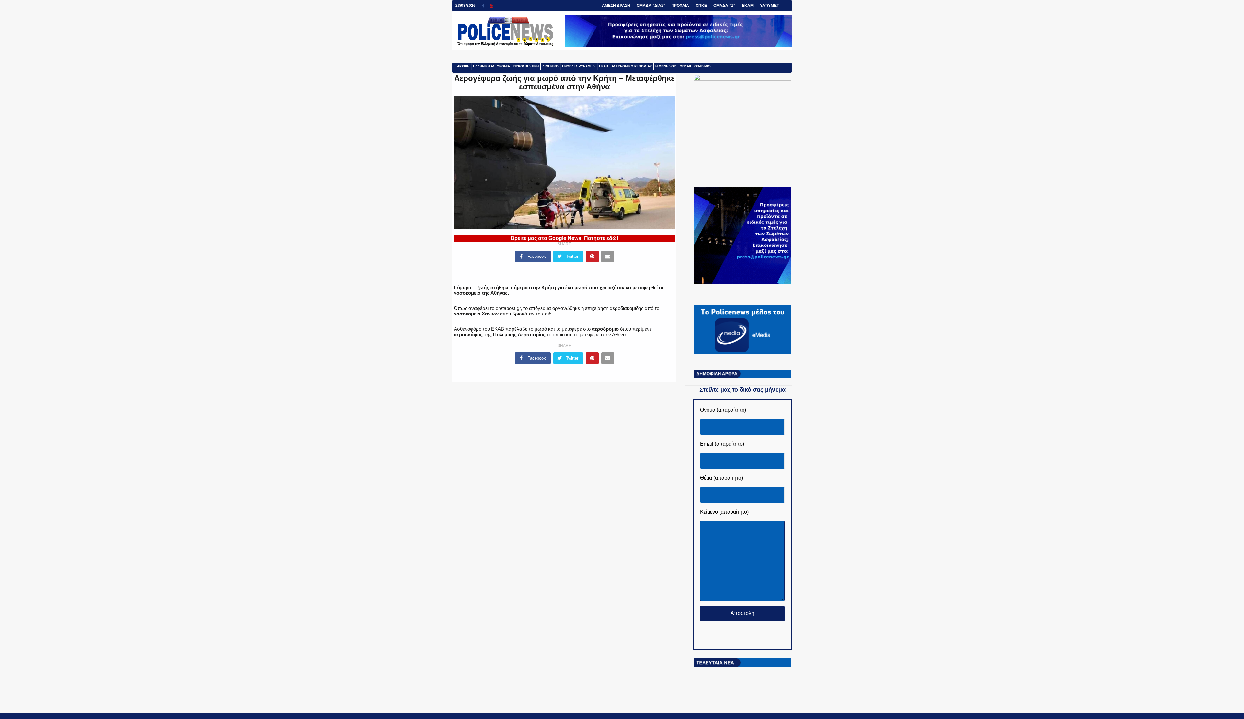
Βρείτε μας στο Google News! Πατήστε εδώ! (564, 238)
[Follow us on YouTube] (491, 5)
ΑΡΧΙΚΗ (463, 66)
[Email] (607, 256)
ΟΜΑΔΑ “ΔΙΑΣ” (651, 5)
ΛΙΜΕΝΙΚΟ (550, 66)
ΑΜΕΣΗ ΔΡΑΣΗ (616, 5)
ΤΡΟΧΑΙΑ (680, 5)
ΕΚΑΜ (748, 5)
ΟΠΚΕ (701, 5)
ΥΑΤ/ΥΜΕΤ (769, 5)
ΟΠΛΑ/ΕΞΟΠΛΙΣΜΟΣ (695, 66)
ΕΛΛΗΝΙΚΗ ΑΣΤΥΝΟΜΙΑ (491, 66)
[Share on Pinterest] (592, 256)
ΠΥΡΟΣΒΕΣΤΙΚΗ (526, 66)
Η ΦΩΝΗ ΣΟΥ (665, 66)
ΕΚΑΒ (603, 66)
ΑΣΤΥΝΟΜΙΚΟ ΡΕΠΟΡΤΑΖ (632, 66)
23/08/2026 (465, 5)
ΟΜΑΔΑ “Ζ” (724, 5)
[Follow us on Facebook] (486, 5)
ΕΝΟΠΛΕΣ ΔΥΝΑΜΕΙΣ (578, 66)
